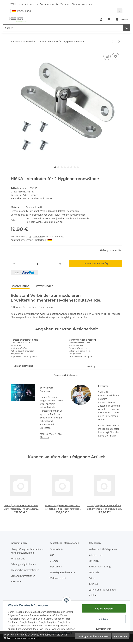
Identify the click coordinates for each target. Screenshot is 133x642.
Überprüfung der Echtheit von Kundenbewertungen (27, 551)
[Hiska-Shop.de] (17, 19)
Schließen (103, 619)
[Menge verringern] (14, 263)
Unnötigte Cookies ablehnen (93, 636)
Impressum (56, 566)
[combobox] (62, 11)
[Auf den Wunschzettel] (115, 56)
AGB (52, 555)
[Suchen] (126, 27)
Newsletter (17, 581)
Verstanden (120, 636)
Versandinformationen (23, 575)
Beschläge (94, 560)
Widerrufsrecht (58, 578)
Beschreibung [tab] (20, 286)
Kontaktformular (107, 435)
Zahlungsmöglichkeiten (23, 564)
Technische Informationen (25, 569)
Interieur (93, 583)
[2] (24, 272)
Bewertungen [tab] (44, 286)
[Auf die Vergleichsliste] (107, 56)
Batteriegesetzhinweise (62, 572)
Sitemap (54, 560)
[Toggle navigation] (4, 18)
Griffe (92, 578)
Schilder (93, 595)
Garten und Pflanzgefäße (102, 589)
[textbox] (62, 11)
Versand (37, 236)
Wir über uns (18, 558)
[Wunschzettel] (109, 19)
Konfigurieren (103, 628)
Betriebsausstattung (100, 566)
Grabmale (94, 572)
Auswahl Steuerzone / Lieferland (28, 239)
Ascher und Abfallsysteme (103, 549)
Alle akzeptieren (104, 608)
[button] (101, 19)
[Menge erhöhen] (60, 263)
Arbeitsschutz (30, 195)
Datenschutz (56, 549)
